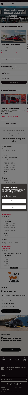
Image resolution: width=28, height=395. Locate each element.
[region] (14, 197)
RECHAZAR (14, 207)
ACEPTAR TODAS (14, 200)
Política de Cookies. (12, 196)
